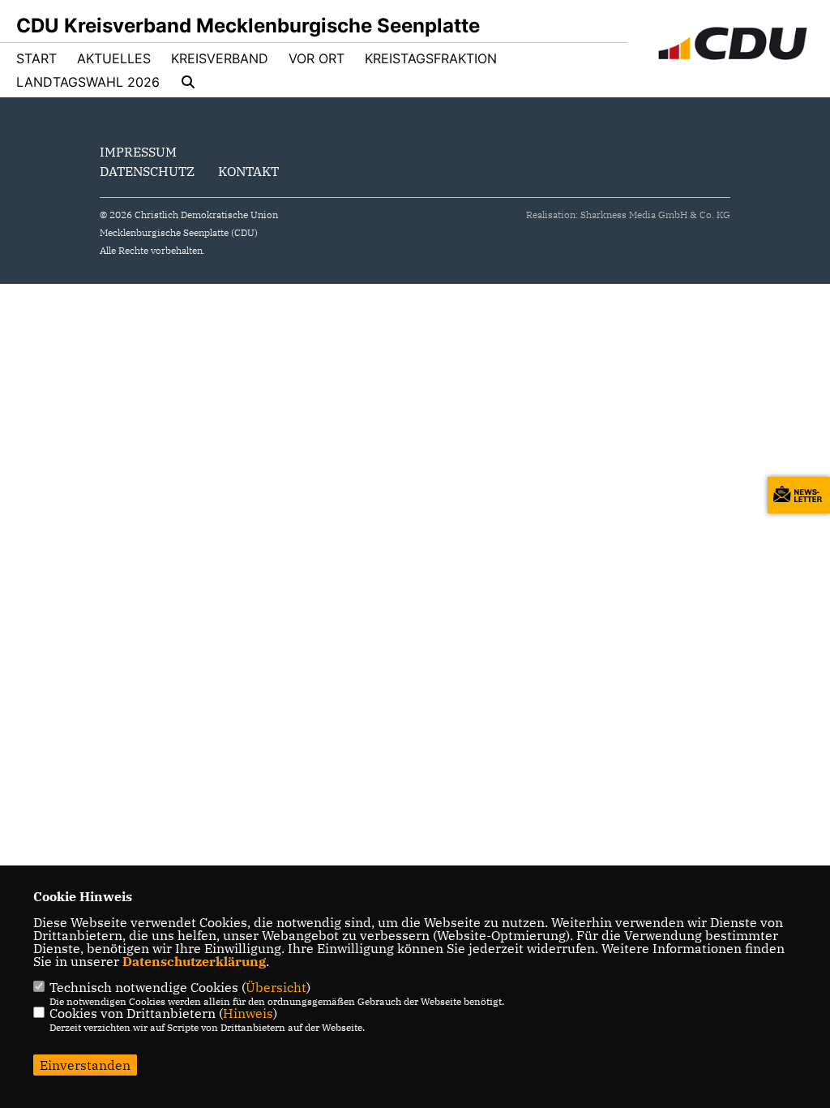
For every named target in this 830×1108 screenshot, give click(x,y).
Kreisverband (219, 58)
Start (36, 58)
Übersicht (276, 987)
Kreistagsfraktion (431, 58)
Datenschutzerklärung (194, 961)
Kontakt (248, 171)
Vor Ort (316, 58)
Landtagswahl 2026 (88, 81)
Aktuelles (114, 58)
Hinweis (248, 1013)
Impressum (138, 152)
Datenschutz (147, 171)
